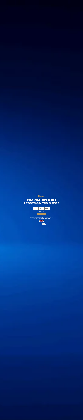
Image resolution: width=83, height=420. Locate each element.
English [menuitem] (39, 224)
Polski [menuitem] (44, 224)
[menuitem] (39, 224)
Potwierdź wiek (41, 214)
